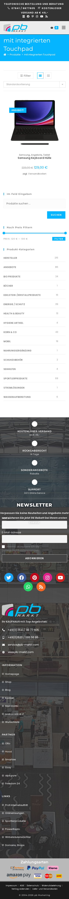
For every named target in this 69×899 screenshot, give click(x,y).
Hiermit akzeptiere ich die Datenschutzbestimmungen (20, 548)
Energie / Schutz (14, 304)
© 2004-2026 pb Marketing (34, 895)
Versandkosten (37, 173)
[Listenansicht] (48, 75)
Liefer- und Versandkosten (45, 889)
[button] (64, 110)
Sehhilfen (9, 369)
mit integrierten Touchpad (39, 54)
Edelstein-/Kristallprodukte (22, 295)
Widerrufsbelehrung (51, 885)
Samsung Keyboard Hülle (34, 158)
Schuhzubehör (13, 359)
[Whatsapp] (28, 586)
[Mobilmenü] (62, 27)
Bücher (8, 285)
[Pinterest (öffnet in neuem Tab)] (33, 16)
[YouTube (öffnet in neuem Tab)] (41, 16)
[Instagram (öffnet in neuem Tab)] (37, 16)
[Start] (4, 54)
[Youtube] (60, 577)
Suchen (56, 214)
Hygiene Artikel (13, 322)
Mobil (7, 341)
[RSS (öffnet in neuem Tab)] (46, 16)
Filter (58, 238)
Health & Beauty (13, 313)
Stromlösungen (13, 387)
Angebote (36, 154)
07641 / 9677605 (23, 8)
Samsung (24, 154)
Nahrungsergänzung (17, 350)
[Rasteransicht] (40, 75)
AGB (22, 885)
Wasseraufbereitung (17, 397)
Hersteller (10, 257)
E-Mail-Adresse (11, 532)
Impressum (11, 885)
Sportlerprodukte (15, 378)
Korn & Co (10, 332)
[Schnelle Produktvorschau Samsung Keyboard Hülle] (64, 101)
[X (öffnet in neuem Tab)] (24, 16)
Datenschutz (33, 885)
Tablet (46, 154)
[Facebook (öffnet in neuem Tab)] (28, 16)
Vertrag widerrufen (20, 889)
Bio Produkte (11, 276)
